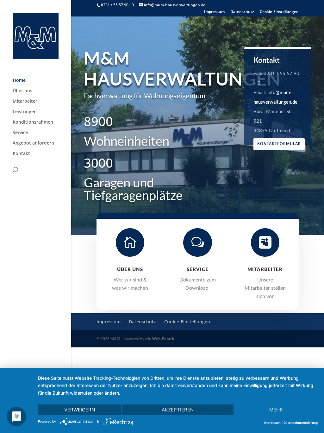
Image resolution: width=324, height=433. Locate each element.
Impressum (214, 12)
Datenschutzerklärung (301, 422)
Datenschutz (242, 12)
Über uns (22, 91)
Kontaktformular (279, 144)
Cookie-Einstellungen (279, 12)
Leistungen (25, 111)
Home (19, 80)
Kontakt (21, 153)
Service (20, 132)
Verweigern (79, 410)
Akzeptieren (178, 410)
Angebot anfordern (33, 143)
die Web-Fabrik (159, 338)
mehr (276, 410)
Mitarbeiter (25, 101)
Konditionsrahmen (33, 122)
